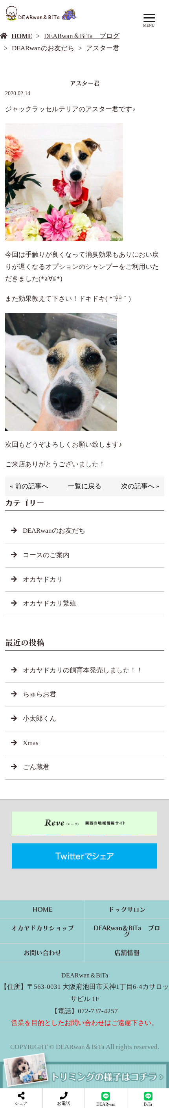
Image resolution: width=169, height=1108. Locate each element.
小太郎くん (39, 718)
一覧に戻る (84, 486)
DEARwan (106, 1104)
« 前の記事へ (29, 486)
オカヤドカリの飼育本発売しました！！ (83, 670)
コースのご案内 (46, 555)
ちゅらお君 (39, 694)
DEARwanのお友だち (43, 48)
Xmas (31, 743)
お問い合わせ (42, 953)
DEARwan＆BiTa (84, 975)
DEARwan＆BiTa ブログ (81, 36)
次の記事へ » (140, 486)
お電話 (63, 1103)
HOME (21, 36)
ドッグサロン (127, 909)
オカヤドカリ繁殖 (49, 603)
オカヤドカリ (43, 579)
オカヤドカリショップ (42, 928)
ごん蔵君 (36, 767)
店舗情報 (127, 953)
